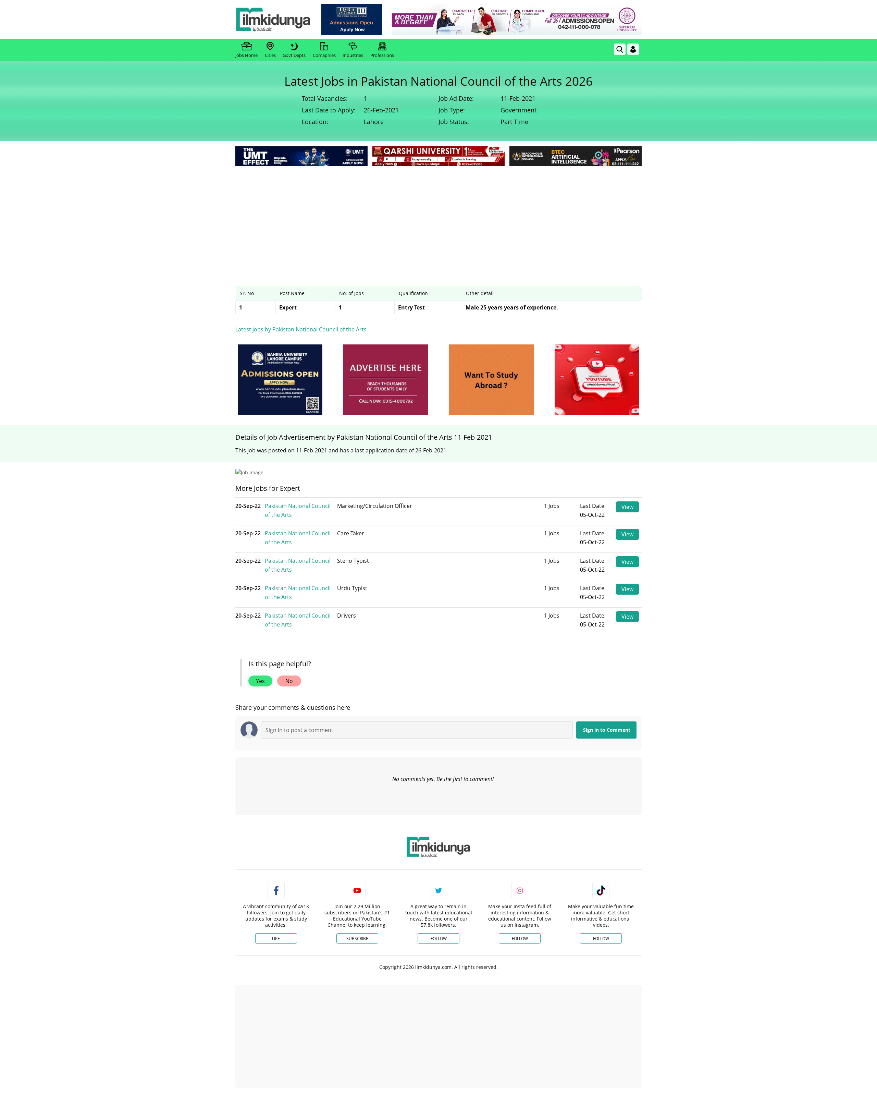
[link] (351, 19)
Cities (270, 55)
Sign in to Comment (606, 730)
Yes (260, 681)
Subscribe (357, 938)
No (289, 681)
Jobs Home (246, 55)
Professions (382, 55)
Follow (439, 938)
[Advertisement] (438, 219)
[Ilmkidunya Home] (273, 19)
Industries (353, 55)
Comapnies (324, 55)
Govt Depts (294, 55)
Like (276, 938)
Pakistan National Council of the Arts (298, 510)
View (627, 507)
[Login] (633, 49)
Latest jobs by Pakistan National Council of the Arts (301, 329)
